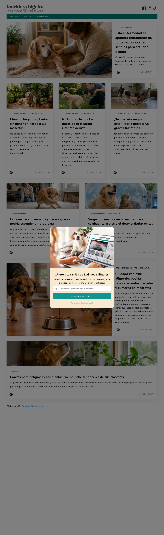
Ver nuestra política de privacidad (82, 303)
